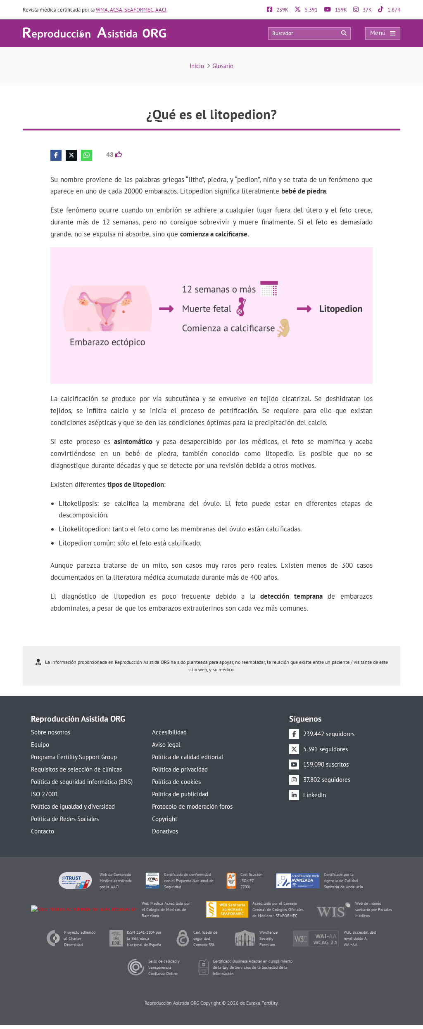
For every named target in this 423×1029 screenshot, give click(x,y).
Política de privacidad (180, 769)
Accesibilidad (169, 732)
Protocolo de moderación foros (192, 806)
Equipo (40, 744)
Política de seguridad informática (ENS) (82, 782)
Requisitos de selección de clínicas (76, 769)
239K (281, 9)
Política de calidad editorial (187, 757)
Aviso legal (166, 744)
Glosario (222, 66)
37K (366, 9)
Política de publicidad (180, 794)
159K (340, 9)
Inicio (197, 66)
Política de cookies (176, 782)
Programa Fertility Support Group (74, 757)
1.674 (393, 9)
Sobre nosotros (50, 732)
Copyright (164, 819)
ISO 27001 (44, 794)
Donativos (165, 831)
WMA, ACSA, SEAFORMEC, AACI (131, 9)
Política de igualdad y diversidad (73, 806)
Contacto (42, 831)
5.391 (311, 9)
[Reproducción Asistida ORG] (94, 32)
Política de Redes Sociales (65, 819)
